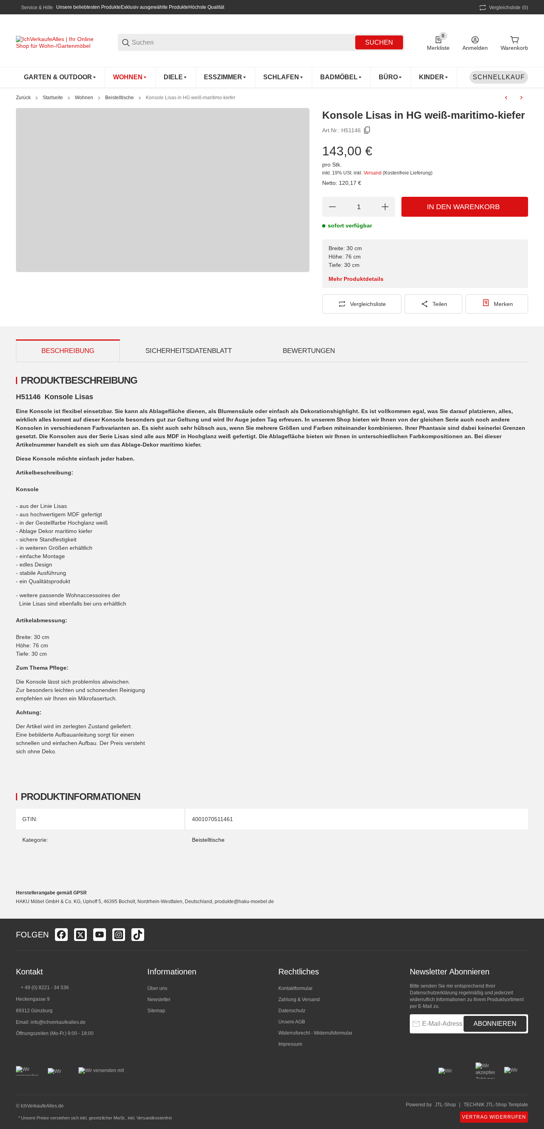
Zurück (23, 97)
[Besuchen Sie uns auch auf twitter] (80, 934)
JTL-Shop (445, 1104)
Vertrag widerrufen (494, 1117)
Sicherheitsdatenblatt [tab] (188, 351)
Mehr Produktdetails (356, 279)
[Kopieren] (367, 130)
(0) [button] (508, 7)
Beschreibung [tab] (67, 351)
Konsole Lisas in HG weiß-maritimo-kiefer (190, 97)
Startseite (53, 97)
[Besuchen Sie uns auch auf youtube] (99, 934)
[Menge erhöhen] (385, 207)
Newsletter (158, 999)
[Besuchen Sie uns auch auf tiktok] (137, 934)
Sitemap (156, 1010)
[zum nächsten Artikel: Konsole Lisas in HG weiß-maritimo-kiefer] (521, 97)
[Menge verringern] (332, 207)
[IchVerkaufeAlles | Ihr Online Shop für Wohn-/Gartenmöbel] (56, 42)
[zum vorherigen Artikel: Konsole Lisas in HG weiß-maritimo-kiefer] (506, 97)
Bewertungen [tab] (309, 351)
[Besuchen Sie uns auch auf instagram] (118, 934)
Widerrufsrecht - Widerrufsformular (315, 1033)
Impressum (290, 1044)
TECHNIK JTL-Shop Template (496, 1104)
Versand (373, 173)
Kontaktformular (295, 988)
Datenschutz (291, 1010)
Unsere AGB (291, 1022)
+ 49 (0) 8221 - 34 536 (45, 987)
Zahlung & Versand (299, 999)
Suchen (379, 42)
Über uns (157, 988)
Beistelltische (119, 97)
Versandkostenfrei (154, 1117)
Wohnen (84, 97)
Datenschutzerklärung (434, 993)
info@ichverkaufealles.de (58, 1022)
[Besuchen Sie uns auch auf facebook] (61, 934)
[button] (521, 934)
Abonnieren (495, 1023)
